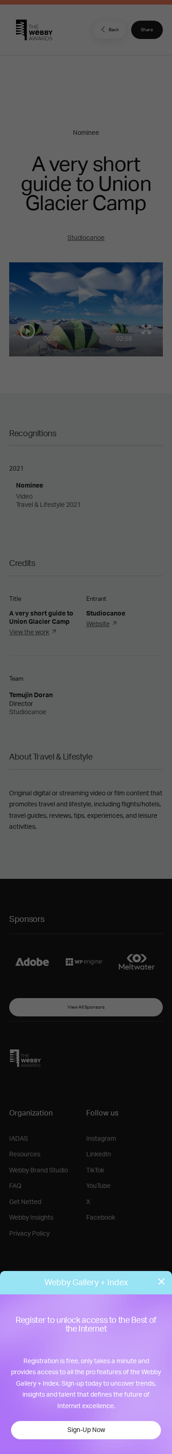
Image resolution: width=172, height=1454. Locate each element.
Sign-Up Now (86, 1430)
